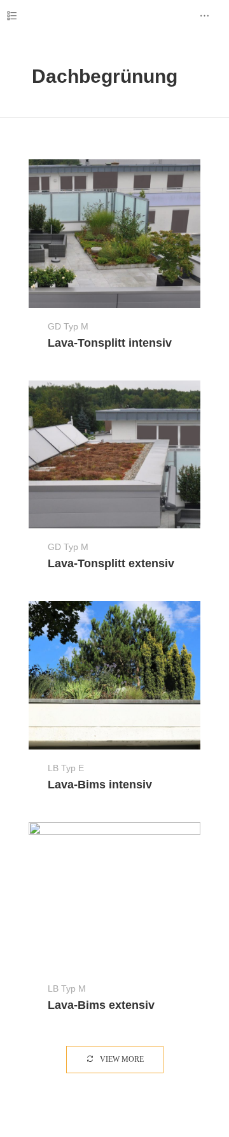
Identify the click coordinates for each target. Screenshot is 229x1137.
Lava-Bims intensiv (100, 784)
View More (121, 1059)
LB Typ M (67, 988)
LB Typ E (66, 768)
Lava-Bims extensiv (101, 1005)
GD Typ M (68, 326)
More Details (114, 233)
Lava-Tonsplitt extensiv (111, 563)
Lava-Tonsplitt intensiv (110, 343)
